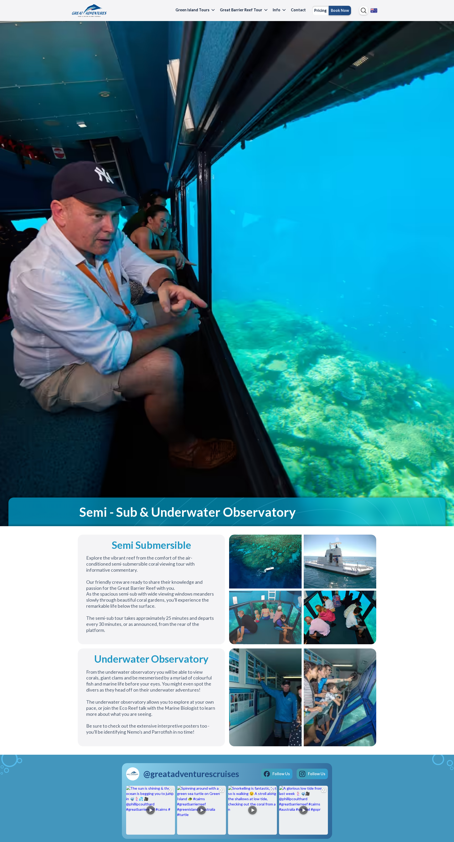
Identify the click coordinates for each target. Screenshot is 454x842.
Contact (298, 10)
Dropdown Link (363, 10)
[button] (195, 10)
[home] (89, 10)
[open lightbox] (265, 561)
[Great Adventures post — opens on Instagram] (150, 810)
